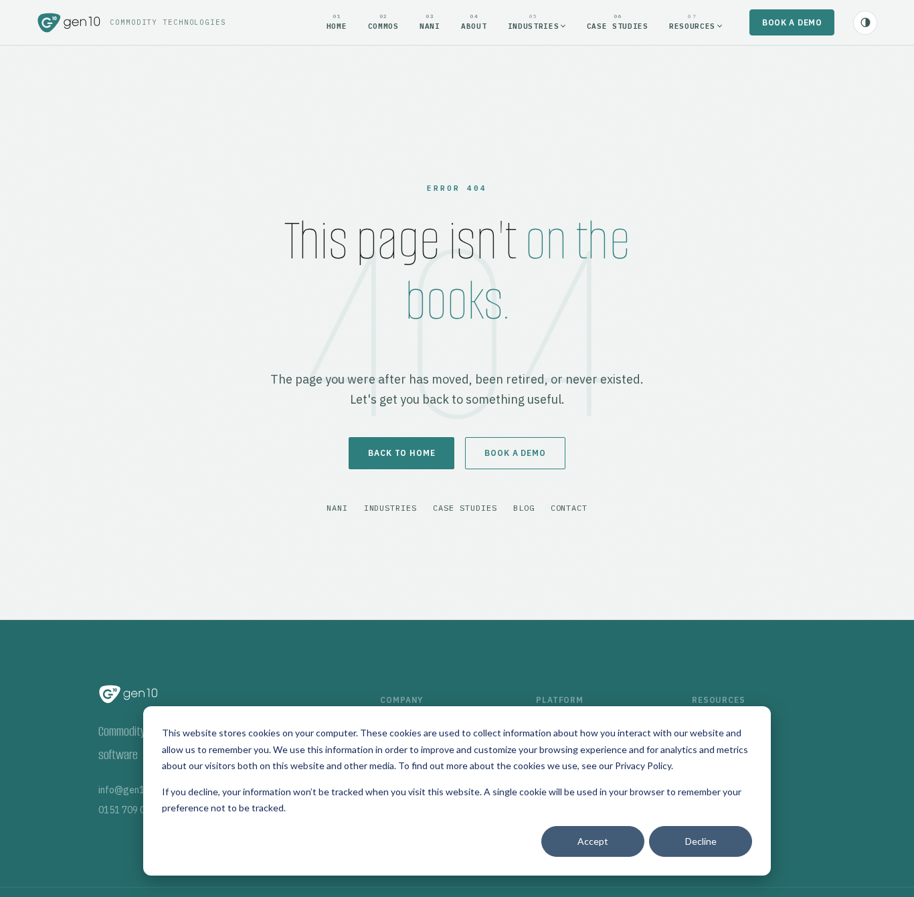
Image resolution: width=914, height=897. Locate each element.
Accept (592, 841)
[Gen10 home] (69, 23)
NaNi (337, 508)
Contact (569, 508)
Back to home (401, 453)
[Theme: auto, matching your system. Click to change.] (865, 23)
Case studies (465, 508)
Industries (391, 508)
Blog (524, 508)
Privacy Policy (643, 765)
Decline (701, 841)
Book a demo (792, 22)
